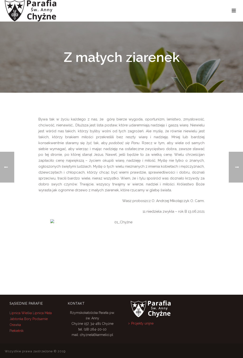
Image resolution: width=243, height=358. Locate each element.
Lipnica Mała (42, 313)
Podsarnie (40, 319)
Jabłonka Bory (20, 319)
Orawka (15, 325)
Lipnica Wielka (21, 313)
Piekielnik (16, 331)
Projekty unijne (142, 323)
